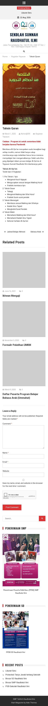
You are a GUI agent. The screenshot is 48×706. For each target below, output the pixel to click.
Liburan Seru (24, 13)
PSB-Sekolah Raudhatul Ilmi (17, 686)
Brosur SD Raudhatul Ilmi (16, 678)
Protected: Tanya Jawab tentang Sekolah (22, 675)
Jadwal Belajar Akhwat (16, 232)
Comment (7, 424)
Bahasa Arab (36, 232)
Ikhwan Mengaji (11, 295)
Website (6, 471)
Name (6, 453)
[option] (24, 12)
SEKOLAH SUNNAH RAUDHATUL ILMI (24, 37)
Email (5, 462)
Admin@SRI (25, 134)
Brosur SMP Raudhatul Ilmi (16, 682)
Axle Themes (31, 703)
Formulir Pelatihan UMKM (17, 344)
